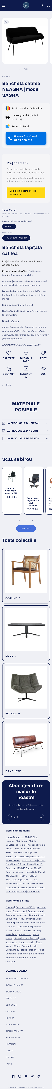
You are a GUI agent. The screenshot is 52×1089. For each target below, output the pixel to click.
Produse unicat (34, 919)
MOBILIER (11, 883)
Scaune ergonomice (16, 915)
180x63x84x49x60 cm (16, 238)
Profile (9, 1064)
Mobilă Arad (37, 856)
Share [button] (8, 385)
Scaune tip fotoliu (15, 919)
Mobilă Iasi (21, 841)
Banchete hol (29, 946)
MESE (9, 655)
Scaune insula (35, 911)
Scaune (10, 907)
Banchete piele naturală (31, 954)
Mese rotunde (26, 942)
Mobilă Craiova (23, 849)
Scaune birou (36, 915)
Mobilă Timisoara (27, 845)
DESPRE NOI (33, 345)
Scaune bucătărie (25, 907)
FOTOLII (11, 713)
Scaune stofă (24, 927)
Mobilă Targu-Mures (23, 864)
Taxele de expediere (20, 214)
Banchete (11, 954)
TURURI (10, 1051)
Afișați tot (26, 528)
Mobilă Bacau (29, 860)
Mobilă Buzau (25, 868)
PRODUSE (24, 883)
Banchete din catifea (17, 958)
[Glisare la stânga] (20, 69)
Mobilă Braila (22, 856)
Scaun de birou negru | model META (11, 490)
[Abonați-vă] (41, 817)
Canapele (11, 961)
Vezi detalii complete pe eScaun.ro (23, 192)
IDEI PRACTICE (29, 880)
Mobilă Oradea (22, 852)
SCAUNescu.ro (21, 1087)
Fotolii (33, 958)
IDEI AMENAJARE (14, 985)
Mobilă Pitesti (13, 860)
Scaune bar (19, 911)
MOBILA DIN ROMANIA (18, 876)
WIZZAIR (10, 1057)
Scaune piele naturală (17, 923)
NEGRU (9, 226)
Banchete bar (36, 950)
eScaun (15, 321)
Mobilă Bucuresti (15, 837)
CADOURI (11, 887)
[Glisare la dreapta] (32, 69)
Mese (18, 930)
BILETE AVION (13, 1038)
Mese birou (25, 934)
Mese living (11, 934)
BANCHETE (13, 771)
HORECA (23, 887)
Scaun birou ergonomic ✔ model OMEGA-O (33, 501)
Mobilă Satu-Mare (34, 872)
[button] (3, 5)
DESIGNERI (37, 883)
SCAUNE (11, 598)
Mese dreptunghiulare (26, 938)
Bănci (16, 946)
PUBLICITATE (36, 887)
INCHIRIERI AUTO (14, 1031)
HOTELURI (11, 1044)
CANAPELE (33, 891)
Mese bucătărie (31, 930)
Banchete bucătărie (16, 950)
